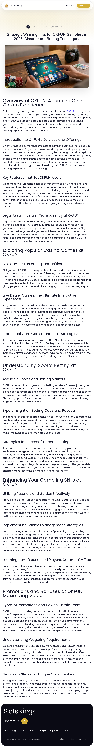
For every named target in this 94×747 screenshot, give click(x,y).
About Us (63, 739)
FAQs (32, 730)
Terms (80, 739)
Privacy (72, 739)
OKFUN (71, 111)
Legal (87, 739)
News (23, 730)
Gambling (64, 27)
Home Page (11, 730)
